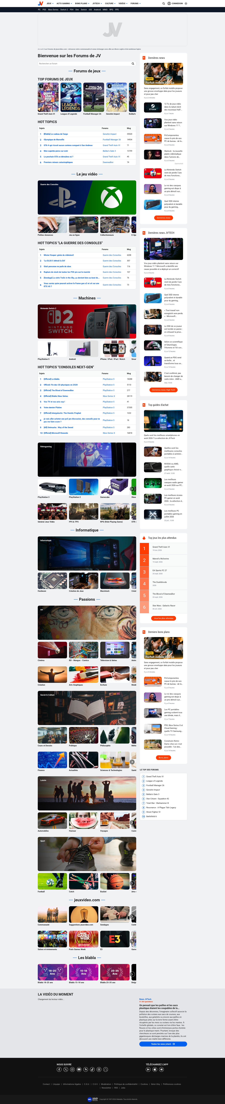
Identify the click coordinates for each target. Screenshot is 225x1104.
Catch (71, 891)
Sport (42, 841)
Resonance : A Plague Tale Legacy (161, 807)
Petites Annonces (45, 235)
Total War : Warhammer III (157, 803)
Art (41, 610)
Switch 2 (64, 9)
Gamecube (105, 497)
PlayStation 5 (43, 359)
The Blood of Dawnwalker (164, 594)
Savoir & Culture (47, 695)
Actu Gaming (63, 3)
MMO (105, 9)
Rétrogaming (46, 446)
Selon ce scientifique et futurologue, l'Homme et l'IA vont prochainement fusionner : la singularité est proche (173, 345)
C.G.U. (87, 1084)
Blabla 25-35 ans (107, 982)
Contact (46, 1084)
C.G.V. (95, 1084)
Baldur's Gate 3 (109, 151)
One (77, 9)
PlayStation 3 (43, 497)
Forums (134, 3)
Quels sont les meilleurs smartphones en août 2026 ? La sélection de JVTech (162, 436)
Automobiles (43, 831)
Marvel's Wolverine (161, 559)
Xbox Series (53, 9)
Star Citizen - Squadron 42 (157, 799)
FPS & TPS (74, 522)
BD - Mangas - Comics (79, 660)
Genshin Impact (113, 114)
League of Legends (69, 114)
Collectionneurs (107, 235)
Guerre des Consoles (49, 184)
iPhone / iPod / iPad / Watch (112, 359)
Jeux (49, 3)
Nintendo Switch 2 (48, 308)
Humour (72, 831)
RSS (116, 1088)
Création (41, 685)
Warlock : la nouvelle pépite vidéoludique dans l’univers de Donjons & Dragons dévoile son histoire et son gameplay (173, 154)
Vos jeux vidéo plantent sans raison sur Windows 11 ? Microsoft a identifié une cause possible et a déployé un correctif (173, 122)
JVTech (96, 3)
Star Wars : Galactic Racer (164, 605)
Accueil (40, 49)
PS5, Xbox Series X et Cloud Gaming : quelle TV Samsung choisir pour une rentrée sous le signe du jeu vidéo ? (173, 728)
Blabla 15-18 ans (76, 982)
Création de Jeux (76, 591)
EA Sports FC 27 (160, 570)
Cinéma (41, 660)
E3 (101, 949)
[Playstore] (148, 1069)
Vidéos (122, 3)
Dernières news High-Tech (163, 390)
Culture (109, 3)
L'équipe (56, 1084)
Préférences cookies (172, 1084)
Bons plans (81, 3)
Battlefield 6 (151, 816)
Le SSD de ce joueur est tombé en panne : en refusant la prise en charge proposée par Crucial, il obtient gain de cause (173, 329)
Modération (106, 1084)
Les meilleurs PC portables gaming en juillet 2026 (173, 514)
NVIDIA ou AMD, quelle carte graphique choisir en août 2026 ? (173, 467)
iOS (90, 9)
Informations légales (72, 1084)
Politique (73, 745)
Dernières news (163, 218)
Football (41, 891)
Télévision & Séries (108, 660)
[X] (65, 1069)
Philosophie (105, 745)
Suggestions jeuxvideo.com (81, 925)
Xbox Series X (109, 396)
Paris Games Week (77, 949)
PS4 (71, 9)
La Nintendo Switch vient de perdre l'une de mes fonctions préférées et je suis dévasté (173, 173)
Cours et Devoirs (45, 745)
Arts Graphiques (76, 685)
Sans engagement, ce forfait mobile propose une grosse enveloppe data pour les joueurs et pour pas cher (163, 91)
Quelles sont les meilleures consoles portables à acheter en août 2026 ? (173, 451)
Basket (103, 891)
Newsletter (106, 1088)
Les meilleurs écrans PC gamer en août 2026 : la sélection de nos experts (173, 498)
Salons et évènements (47, 949)
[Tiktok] (92, 1069)
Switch (84, 9)
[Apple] (154, 1069)
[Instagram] (72, 1069)
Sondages (104, 925)
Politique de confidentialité (126, 1084)
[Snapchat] (105, 1069)
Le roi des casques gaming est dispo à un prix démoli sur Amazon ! (172, 188)
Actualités (73, 770)
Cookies (144, 1084)
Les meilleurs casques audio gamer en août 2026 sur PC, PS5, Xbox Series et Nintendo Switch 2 (173, 482)
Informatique (45, 540)
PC (39, 9)
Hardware (42, 591)
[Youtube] (79, 1069)
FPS (117, 9)
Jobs (123, 1088)
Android (97, 9)
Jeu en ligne (74, 235)
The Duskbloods (160, 582)
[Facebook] (59, 1069)
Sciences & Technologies (111, 770)
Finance (41, 770)
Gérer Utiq (155, 1084)
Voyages (104, 831)
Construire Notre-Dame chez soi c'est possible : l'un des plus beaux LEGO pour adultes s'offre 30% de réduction (173, 744)
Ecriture (103, 685)
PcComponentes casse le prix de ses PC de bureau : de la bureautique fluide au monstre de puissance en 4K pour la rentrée (173, 138)
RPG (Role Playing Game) (111, 522)
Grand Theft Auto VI (46, 114)
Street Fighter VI (153, 812)
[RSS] (85, 1069)
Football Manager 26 (92, 114)
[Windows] (161, 1069)
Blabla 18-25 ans (45, 982)
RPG (111, 9)
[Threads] (99, 1069)
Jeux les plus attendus (163, 618)
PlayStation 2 (75, 497)
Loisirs (43, 780)
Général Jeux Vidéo (46, 522)
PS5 (44, 9)
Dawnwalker (108, 162)
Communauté (43, 925)
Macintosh (104, 591)
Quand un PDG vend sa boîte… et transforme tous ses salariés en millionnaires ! (173, 360)
